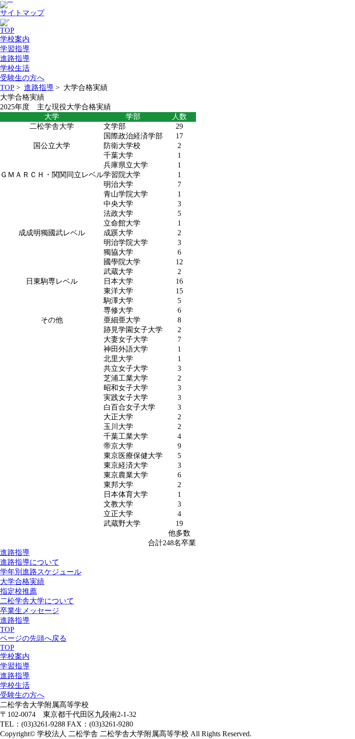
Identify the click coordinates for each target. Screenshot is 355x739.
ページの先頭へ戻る (33, 638)
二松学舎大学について (37, 601)
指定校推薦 (18, 591)
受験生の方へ (22, 695)
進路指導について (29, 562)
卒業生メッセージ (29, 610)
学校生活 (15, 685)
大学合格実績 (22, 581)
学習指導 (15, 666)
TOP (7, 87)
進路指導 (39, 87)
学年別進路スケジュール (40, 572)
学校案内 (15, 656)
